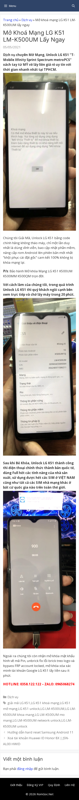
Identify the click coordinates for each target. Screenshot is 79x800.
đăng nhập (25, 768)
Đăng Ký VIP (35, 785)
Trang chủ (10, 20)
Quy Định (54, 785)
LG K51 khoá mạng (45, 703)
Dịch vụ (26, 20)
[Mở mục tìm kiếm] (73, 6)
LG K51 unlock (29, 708)
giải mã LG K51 (18, 703)
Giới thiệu (16, 785)
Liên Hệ (70, 785)
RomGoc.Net (45, 794)
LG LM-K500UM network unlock (37, 720)
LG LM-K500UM (52, 708)
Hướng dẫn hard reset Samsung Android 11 (40, 732)
